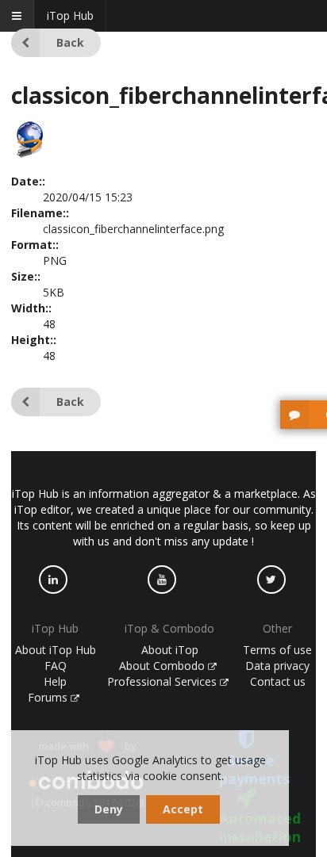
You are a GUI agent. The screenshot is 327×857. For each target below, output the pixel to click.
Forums (49, 697)
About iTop (169, 649)
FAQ (55, 665)
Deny (108, 809)
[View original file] (30, 154)
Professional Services (163, 681)
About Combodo (163, 665)
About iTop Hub (55, 649)
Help (55, 681)
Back (70, 42)
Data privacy (277, 665)
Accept (183, 809)
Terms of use (277, 649)
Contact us (278, 681)
